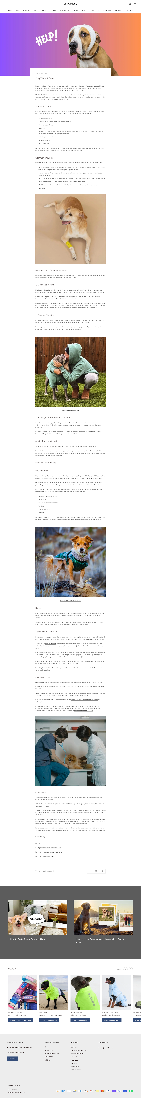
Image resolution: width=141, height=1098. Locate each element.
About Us (74, 1057)
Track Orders (49, 1057)
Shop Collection (49, 1020)
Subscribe (12, 1058)
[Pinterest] (108, 1048)
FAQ (46, 1047)
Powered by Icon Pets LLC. (17, 1092)
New (17, 10)
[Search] (130, 4)
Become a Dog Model (77, 1053)
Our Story (118, 10)
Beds (83, 10)
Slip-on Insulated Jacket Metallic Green (70, 600)
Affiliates (47, 1060)
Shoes (76, 10)
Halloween (26, 10)
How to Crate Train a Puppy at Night (28, 939)
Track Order (129, 10)
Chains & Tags (94, 10)
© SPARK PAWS (12, 1090)
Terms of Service (76, 1070)
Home (10, 10)
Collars (54, 10)
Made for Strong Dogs (20, 1020)
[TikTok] (112, 1048)
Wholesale (74, 1047)
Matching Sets (65, 10)
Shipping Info (49, 1050)
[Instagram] (103, 1048)
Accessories (107, 10)
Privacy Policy (75, 1066)
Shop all (119, 969)
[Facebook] (99, 1048)
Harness (44, 10)
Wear (36, 10)
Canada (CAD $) (13, 1085)
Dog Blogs (74, 1063)
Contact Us (74, 1060)
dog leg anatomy (50, 643)
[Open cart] (135, 4)
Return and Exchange (52, 1053)
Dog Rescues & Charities (78, 1050)
